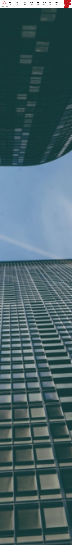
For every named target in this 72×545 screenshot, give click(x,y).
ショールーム (31, 3)
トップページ (11, 3)
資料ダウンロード (58, 3)
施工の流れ (44, 3)
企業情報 (25, 3)
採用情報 (50, 3)
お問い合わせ (67, 4)
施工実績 (38, 3)
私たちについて (18, 3)
